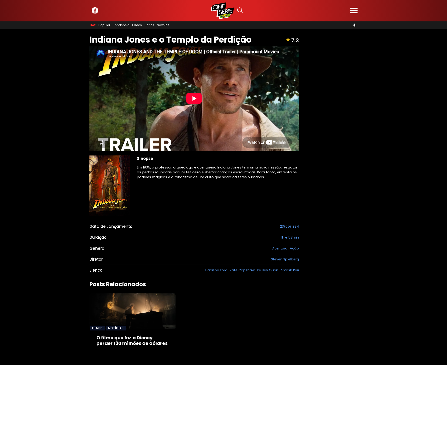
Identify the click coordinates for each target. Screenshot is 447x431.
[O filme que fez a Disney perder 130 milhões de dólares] (132, 311)
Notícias (116, 328)
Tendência (121, 25)
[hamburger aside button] (354, 11)
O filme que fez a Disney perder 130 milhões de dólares (132, 340)
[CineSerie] (222, 10)
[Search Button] (240, 11)
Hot (93, 25)
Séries (149, 25)
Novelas (163, 25)
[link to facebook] (95, 13)
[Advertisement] (139, 397)
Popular (104, 25)
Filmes (137, 25)
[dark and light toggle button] (354, 25)
